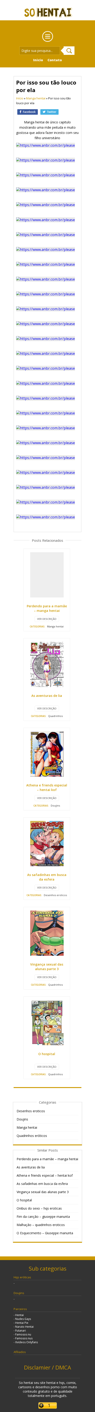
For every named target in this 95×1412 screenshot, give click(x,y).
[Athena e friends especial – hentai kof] (47, 753)
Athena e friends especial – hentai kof (46, 787)
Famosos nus (24, 1338)
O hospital (46, 1054)
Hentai (19, 1315)
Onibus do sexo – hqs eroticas (39, 1208)
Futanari (20, 1330)
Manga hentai (35, 98)
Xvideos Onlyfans (26, 1342)
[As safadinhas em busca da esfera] (47, 842)
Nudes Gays (23, 1319)
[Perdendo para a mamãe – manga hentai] (47, 574)
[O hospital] (47, 1022)
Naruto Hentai (24, 1327)
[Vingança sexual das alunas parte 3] (47, 932)
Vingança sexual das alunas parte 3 (46, 966)
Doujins (55, 805)
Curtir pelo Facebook (27, 112)
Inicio (38, 60)
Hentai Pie (21, 1323)
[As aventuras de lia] (47, 663)
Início (19, 98)
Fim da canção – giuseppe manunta (43, 1216)
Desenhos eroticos (55, 895)
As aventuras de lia (46, 695)
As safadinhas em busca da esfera (46, 877)
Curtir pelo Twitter (49, 112)
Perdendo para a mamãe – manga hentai (47, 608)
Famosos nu (23, 1334)
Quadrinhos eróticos (32, 1135)
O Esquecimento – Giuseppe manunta (45, 1233)
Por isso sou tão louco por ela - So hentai (47, 16)
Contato (55, 60)
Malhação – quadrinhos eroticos (41, 1225)
